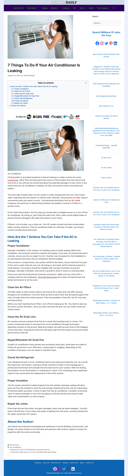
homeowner (13, 180)
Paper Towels (106, 178)
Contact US (90, 463)
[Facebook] (97, 43)
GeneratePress (76, 473)
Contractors (74, 463)
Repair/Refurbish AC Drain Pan (27, 96)
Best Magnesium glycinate (106, 96)
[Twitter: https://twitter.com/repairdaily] (106, 43)
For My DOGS (106, 168)
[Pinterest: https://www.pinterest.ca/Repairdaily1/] (111, 43)
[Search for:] (106, 23)
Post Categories (103, 8)
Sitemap (65, 463)
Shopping (38, 463)
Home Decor (14, 445)
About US (46, 463)
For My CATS (106, 158)
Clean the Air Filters (22, 91)
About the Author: (18, 106)
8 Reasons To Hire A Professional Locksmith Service (30, 450)
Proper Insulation (21, 101)
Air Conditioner (15, 447)
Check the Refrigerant (23, 98)
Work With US (18, 8)
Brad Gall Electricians (47, 277)
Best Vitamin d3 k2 (106, 106)
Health (91, 8)
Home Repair (31, 8)
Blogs (82, 463)
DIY (74, 8)
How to (82, 8)
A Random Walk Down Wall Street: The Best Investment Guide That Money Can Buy (106, 227)
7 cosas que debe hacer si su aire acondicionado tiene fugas (33, 452)
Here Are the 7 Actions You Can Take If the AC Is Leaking (34, 86)
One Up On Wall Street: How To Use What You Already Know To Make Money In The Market (106, 273)
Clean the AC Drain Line (24, 94)
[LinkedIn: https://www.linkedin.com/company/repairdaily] (115, 43)
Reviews (54, 8)
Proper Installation (21, 89)
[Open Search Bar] (113, 8)
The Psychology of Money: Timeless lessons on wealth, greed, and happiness (106, 258)
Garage (44, 8)
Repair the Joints (21, 103)
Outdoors (66, 8)
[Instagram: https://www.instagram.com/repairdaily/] (102, 43)
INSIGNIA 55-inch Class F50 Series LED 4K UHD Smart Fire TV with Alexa (106, 288)
